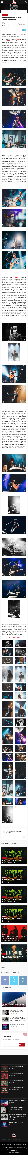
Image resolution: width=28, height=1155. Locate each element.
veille (6, 276)
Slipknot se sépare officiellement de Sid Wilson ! (13, 1005)
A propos (4, 1139)
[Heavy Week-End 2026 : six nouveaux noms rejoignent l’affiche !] (14, 953)
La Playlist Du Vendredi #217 (16, 1066)
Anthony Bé (6, 940)
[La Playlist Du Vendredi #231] (4, 1090)
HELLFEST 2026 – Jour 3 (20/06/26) (11, 880)
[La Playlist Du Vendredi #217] (4, 1069)
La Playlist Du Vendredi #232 (16, 1080)
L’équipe (9, 1139)
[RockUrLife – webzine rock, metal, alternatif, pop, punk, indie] (14, 1135)
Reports (5, 15)
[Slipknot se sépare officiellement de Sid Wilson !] (14, 999)
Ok (7, 1152)
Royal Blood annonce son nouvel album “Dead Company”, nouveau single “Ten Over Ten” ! (18, 1019)
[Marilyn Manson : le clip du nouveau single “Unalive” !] (5, 1012)
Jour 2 (14, 637)
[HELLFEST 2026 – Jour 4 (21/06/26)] (14, 855)
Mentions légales (16, 1139)
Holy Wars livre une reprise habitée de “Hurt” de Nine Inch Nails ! (13, 937)
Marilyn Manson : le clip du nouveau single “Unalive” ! (16, 1011)
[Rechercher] (26, 2)
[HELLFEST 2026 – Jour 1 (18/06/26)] (14, 914)
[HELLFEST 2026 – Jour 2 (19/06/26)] (14, 894)
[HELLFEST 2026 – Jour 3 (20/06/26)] (14, 875)
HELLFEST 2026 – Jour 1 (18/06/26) (11, 919)
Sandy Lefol (3, 24)
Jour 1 (9, 637)
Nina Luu (5, 862)
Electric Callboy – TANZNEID (17, 1024)
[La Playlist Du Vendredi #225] (4, 1076)
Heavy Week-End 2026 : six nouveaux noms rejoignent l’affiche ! (12, 957)
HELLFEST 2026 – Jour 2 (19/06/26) (11, 899)
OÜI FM (8, 40)
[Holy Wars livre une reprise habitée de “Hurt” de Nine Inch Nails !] (14, 933)
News (3, 934)
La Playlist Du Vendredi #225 (16, 1073)
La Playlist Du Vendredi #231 (16, 1087)
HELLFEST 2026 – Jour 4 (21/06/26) (11, 860)
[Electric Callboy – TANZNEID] (5, 1027)
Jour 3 (18, 637)
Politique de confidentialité (15, 1152)
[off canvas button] (2, 2)
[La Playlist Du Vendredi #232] (4, 1083)
